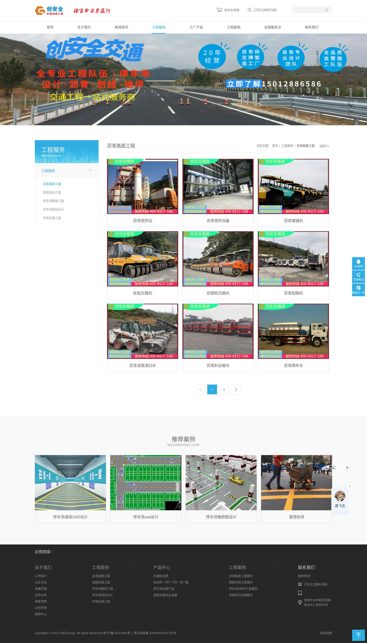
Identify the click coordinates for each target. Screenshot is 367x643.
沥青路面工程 (52, 184)
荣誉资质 (41, 601)
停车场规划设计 (53, 209)
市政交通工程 (52, 218)
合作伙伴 (41, 595)
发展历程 (41, 588)
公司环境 (41, 607)
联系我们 (312, 27)
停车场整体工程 (53, 201)
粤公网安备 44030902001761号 (155, 633)
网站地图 (326, 633)
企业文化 (41, 582)
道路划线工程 (52, 192)
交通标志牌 (160, 576)
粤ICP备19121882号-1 (118, 633)
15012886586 (265, 9)
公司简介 (41, 576)
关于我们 (84, 27)
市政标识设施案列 (241, 595)
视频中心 (41, 614)
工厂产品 (196, 27)
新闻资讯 (121, 27)
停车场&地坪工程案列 (243, 588)
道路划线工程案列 (241, 582)
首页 (50, 27)
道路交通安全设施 (165, 595)
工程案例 (233, 27)
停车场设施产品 (163, 588)
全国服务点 (272, 27)
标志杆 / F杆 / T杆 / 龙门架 (171, 582)
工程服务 (159, 27)
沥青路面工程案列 (241, 576)
